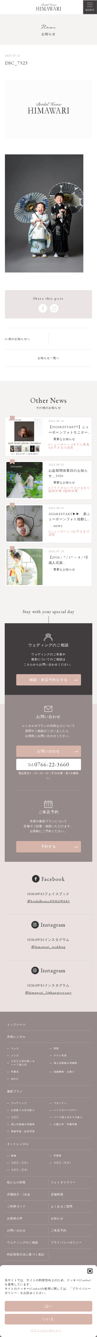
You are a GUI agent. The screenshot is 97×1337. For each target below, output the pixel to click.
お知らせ (57, 1218)
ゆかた (15, 1078)
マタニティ (60, 1103)
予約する (48, 846)
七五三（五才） (63, 1162)
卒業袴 (58, 1155)
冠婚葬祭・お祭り (64, 1071)
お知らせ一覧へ (48, 358)
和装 (56, 1048)
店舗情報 (57, 1194)
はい (48, 1306)
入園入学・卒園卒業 (65, 1124)
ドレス (15, 1048)
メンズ (15, 1055)
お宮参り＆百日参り (23, 1110)
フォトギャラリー (63, 1182)
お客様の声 (15, 1218)
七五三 (15, 1117)
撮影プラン (15, 1091)
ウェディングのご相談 (22, 1242)
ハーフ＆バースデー (65, 1110)
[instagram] (54, 308)
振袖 (13, 1155)
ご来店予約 (58, 1230)
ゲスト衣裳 (60, 1055)
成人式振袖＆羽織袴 (65, 1063)
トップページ (16, 1025)
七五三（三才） (20, 1169)
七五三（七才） (20, 1162)
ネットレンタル (18, 1144)
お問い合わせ (48, 751)
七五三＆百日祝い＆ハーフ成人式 (23, 1063)
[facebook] (43, 308)
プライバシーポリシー (46, 1330)
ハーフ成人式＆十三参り (68, 1117)
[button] (90, 1271)
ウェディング (19, 1103)
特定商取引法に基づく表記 (25, 1254)
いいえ (48, 1319)
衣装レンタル (16, 1037)
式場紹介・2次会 (19, 1194)
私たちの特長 (16, 1182)
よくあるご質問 (62, 1206)
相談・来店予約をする (48, 679)
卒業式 (15, 1071)
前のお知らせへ (19, 339)
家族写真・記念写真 (23, 1131)
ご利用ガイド (16, 1206)
